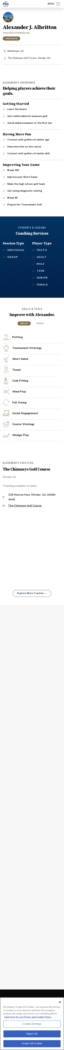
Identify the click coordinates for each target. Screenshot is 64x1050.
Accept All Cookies (32, 1043)
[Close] (60, 1002)
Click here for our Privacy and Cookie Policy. (27, 1017)
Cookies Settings (32, 1023)
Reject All (32, 1033)
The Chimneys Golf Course (25, 506)
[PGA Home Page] (6, 4)
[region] (32, 1023)
